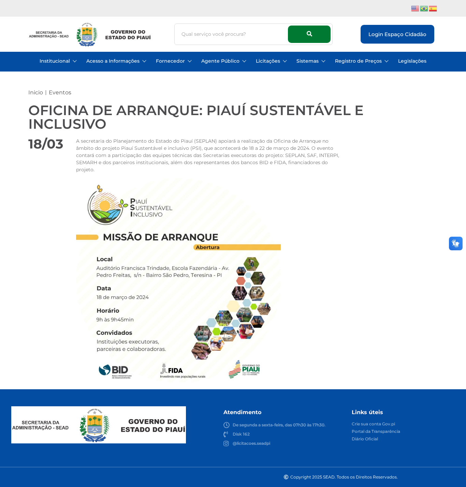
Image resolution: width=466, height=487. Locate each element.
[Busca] (309, 34)
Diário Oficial (365, 439)
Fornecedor (170, 61)
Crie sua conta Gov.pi (373, 424)
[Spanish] (433, 8)
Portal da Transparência (376, 431)
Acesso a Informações (113, 61)
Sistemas (307, 61)
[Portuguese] (424, 8)
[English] (415, 8)
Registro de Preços (358, 61)
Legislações (412, 61)
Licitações (268, 61)
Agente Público (220, 61)
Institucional (55, 61)
